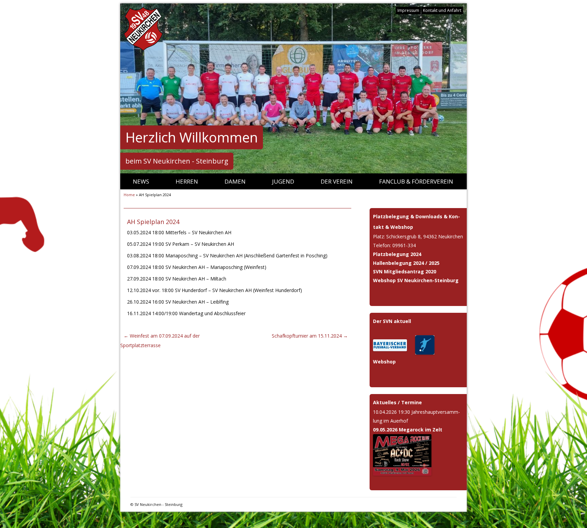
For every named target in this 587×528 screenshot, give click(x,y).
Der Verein (337, 181)
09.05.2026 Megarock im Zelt (407, 429)
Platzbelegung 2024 (397, 254)
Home (129, 194)
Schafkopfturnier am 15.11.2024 (310, 336)
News (141, 181)
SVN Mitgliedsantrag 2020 (404, 271)
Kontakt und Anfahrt (442, 10)
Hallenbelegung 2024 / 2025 (406, 263)
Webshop (384, 361)
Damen (235, 181)
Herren (187, 181)
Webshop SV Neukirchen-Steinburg (416, 280)
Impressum (408, 10)
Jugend (283, 181)
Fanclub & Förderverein (416, 181)
